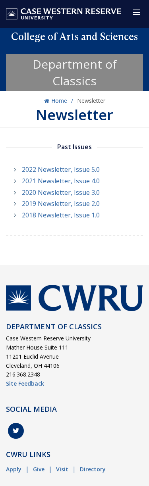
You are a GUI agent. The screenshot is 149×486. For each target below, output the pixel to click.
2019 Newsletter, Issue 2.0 (61, 203)
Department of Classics (75, 72)
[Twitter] (16, 431)
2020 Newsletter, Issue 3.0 (61, 192)
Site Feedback (25, 383)
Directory (93, 469)
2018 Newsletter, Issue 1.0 (61, 215)
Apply (13, 469)
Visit (62, 469)
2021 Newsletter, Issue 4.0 (61, 181)
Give (39, 469)
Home (59, 100)
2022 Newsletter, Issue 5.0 (61, 169)
